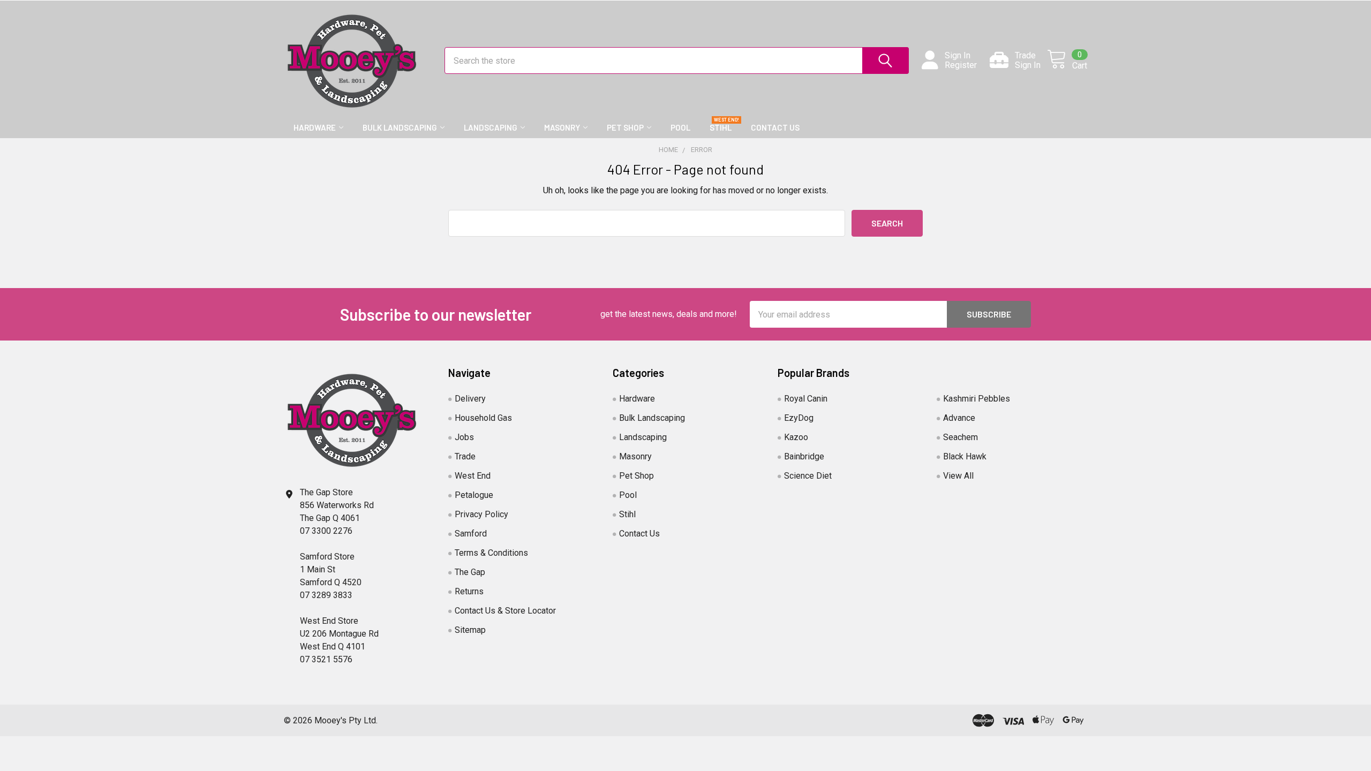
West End (473, 476)
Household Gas (483, 418)
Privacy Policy (481, 514)
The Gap (470, 572)
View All (958, 476)
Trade (465, 456)
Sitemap (470, 630)
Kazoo (796, 437)
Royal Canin (805, 399)
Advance (959, 418)
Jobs (464, 437)
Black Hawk (964, 456)
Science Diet (808, 476)
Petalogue (474, 495)
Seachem (960, 437)
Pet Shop (625, 127)
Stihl (721, 127)
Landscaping (490, 127)
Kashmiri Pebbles (976, 399)
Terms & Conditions (491, 553)
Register (961, 65)
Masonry (562, 127)
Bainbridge (804, 456)
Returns (469, 591)
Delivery (470, 399)
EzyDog (798, 418)
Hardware (314, 127)
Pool (680, 127)
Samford (471, 533)
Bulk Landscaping (400, 127)
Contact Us (775, 127)
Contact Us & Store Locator (505, 611)
